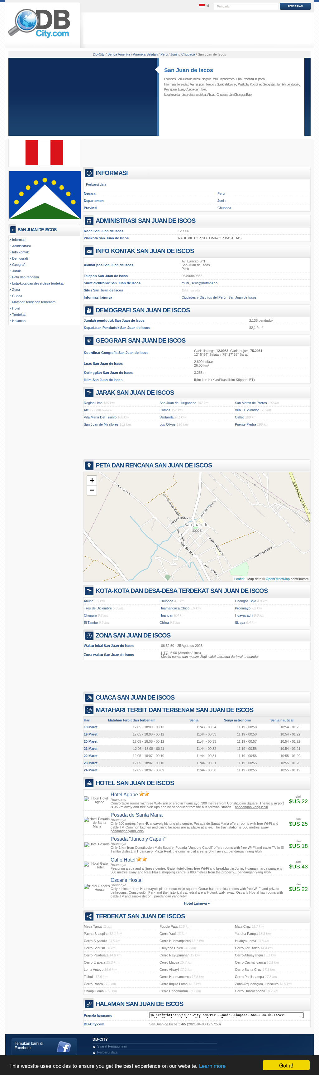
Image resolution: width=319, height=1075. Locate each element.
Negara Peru (209, 79)
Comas (165, 410)
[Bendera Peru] (44, 164)
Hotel (203, 89)
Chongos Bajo (242, 94)
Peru (221, 193)
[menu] (204, 6)
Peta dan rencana (25, 277)
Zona (16, 289)
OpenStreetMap (278, 578)
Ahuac (211, 94)
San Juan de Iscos (188, 70)
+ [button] (92, 480)
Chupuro (90, 615)
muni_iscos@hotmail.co (199, 283)
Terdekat (19, 314)
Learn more (212, 1065)
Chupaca (222, 94)
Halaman (19, 321)
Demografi (20, 258)
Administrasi (21, 246)
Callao (239, 417)
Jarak (16, 271)
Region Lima (93, 403)
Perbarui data (96, 184)
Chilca (164, 622)
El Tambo (91, 622)
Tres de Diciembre (98, 608)
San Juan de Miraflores (101, 424)
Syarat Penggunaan (112, 1046)
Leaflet (239, 578)
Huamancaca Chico (174, 608)
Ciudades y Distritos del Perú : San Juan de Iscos (219, 297)
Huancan (166, 615)
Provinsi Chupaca (253, 79)
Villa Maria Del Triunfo (100, 417)
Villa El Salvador (247, 410)
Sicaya (240, 622)
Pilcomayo (242, 608)
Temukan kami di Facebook (29, 1045)
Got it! (286, 1065)
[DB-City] (39, 38)
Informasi (19, 240)
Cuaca (189, 89)
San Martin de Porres (251, 403)
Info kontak (20, 252)
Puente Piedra (245, 424)
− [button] (92, 490)
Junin (221, 201)
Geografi (18, 264)
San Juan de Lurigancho (178, 403)
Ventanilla (167, 417)
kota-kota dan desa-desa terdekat (38, 283)
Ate (86, 410)
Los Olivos (168, 424)
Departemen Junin (230, 79)
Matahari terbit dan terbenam (33, 302)
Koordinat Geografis (262, 84)
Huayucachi (244, 615)
